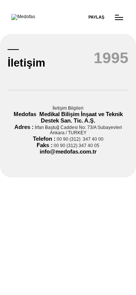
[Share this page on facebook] (38, 15)
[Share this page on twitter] (80, 15)
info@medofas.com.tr (68, 151)
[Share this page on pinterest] (61, 15)
